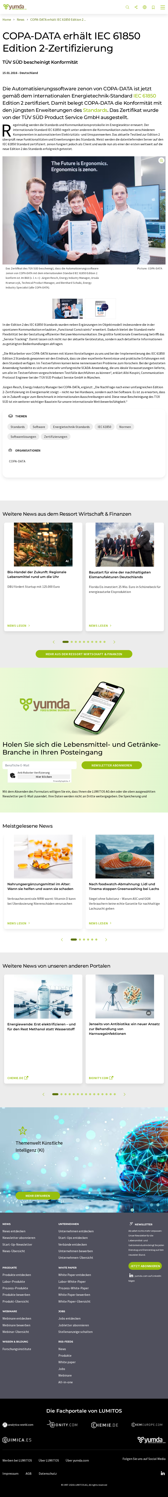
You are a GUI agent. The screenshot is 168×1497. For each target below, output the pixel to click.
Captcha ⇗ (61, 781)
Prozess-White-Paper (73, 1288)
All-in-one (65, 1382)
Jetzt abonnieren (145, 1266)
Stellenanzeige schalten (75, 1332)
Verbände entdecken (72, 1244)
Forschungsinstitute (16, 1349)
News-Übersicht (13, 1251)
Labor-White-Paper (72, 1281)
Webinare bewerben (16, 1325)
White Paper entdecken (74, 1275)
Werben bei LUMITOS (17, 1460)
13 (107, 1094)
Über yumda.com (77, 1460)
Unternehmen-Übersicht (75, 1257)
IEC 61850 (144, 96)
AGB (29, 1473)
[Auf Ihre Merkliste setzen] (153, 7)
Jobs (61, 1369)
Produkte (65, 1355)
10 (104, 642)
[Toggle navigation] (163, 7)
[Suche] (127, 7)
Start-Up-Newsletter (17, 1244)
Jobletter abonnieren (73, 1325)
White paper (67, 1362)
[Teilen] (136, 7)
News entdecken (13, 1231)
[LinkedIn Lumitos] (163, 1473)
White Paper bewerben (74, 1295)
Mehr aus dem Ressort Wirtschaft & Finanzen (84, 654)
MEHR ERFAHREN (38, 1196)
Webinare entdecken (16, 1318)
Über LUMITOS (49, 1460)
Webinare (65, 1375)
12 (102, 1094)
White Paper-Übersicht (74, 1301)
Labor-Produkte (13, 1281)
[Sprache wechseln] (145, 7)
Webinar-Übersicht (15, 1332)
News (62, 1349)
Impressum (10, 1473)
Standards (95, 110)
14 (111, 1094)
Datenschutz (48, 1473)
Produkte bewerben (16, 1295)
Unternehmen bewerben (75, 1251)
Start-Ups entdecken (73, 1238)
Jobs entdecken (69, 1318)
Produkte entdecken (16, 1275)
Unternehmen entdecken (76, 1231)
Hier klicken (44, 777)
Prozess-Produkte (15, 1288)
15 (115, 1094)
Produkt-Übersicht (15, 1301)
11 (98, 1094)
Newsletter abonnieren (112, 765)
